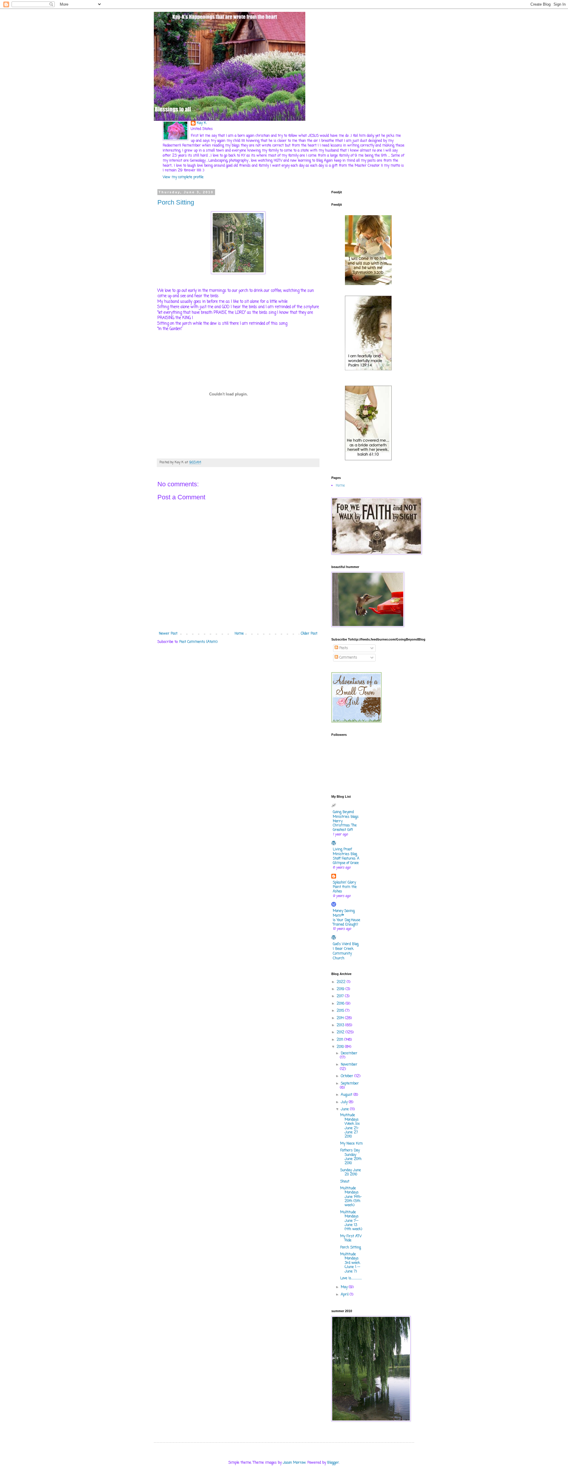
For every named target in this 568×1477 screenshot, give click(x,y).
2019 (341, 989)
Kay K (201, 123)
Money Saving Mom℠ (344, 913)
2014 (341, 1018)
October (347, 1076)
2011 (340, 1039)
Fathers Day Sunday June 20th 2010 (351, 1157)
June (345, 1109)
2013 (341, 1025)
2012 (341, 1032)
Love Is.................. (351, 1278)
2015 (341, 1010)
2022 (342, 982)
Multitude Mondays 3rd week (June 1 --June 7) (350, 1263)
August (347, 1095)
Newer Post (168, 633)
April (345, 1294)
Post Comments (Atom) (198, 642)
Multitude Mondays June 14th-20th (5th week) (351, 1197)
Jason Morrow (294, 1462)
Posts (343, 648)
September (350, 1083)
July (345, 1102)
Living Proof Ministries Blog (345, 852)
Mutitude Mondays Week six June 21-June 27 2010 (350, 1126)
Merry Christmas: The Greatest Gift (344, 826)
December (349, 1053)
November (349, 1064)
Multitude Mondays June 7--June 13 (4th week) (351, 1221)
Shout (344, 1181)
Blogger (333, 1462)
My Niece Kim (351, 1143)
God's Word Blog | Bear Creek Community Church (346, 951)
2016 (341, 1003)
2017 (341, 996)
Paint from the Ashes (344, 889)
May (345, 1287)
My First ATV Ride (351, 1238)
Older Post (309, 633)
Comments (347, 657)
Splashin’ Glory (344, 882)
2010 (341, 1047)
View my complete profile (183, 177)
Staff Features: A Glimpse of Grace (346, 861)
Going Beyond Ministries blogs (346, 815)
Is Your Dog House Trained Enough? (346, 922)
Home (239, 633)
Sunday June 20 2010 (350, 1172)
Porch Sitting (175, 202)
